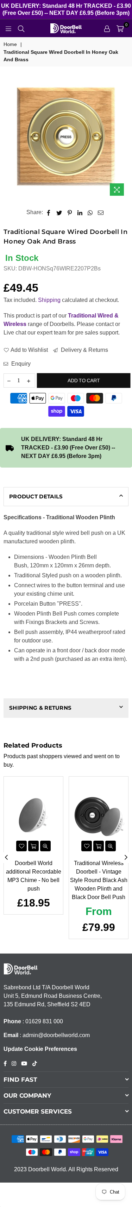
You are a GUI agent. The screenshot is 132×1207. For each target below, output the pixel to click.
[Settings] (107, 28)
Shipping (49, 300)
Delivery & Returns (83, 350)
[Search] (21, 28)
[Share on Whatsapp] (90, 212)
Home (10, 44)
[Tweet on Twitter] (59, 212)
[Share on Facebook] (48, 212)
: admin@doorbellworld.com (54, 1035)
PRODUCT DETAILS (36, 496)
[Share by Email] (101, 212)
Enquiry (20, 364)
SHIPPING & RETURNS (40, 707)
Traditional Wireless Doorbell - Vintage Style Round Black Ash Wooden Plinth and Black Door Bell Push (98, 880)
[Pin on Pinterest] (70, 212)
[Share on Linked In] (80, 212)
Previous (6, 857)
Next (126, 857)
